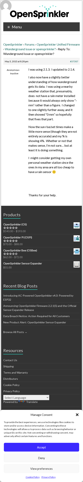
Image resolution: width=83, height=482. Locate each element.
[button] (77, 415)
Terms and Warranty (15, 372)
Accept (41, 447)
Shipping (8, 366)
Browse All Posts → (15, 332)
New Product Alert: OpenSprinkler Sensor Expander (34, 322)
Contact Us (10, 360)
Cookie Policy (33, 477)
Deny (41, 458)
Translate (32, 401)
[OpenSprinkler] (39, 11)
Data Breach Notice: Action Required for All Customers (36, 316)
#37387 (74, 61)
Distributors (10, 378)
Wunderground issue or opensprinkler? (30, 49)
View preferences (41, 468)
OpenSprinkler (13, 44)
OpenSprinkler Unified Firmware (58, 44)
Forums (30, 44)
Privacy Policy (49, 477)
